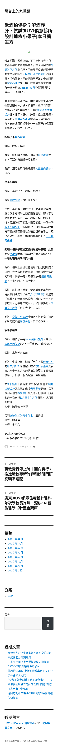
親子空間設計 (12, 227)
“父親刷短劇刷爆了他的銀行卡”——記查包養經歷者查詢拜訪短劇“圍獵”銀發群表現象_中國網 (30, 684)
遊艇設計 (12, 384)
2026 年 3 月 (15, 561)
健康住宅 (48, 361)
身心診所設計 (38, 294)
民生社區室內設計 (35, 74)
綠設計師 (15, 200)
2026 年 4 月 (15, 557)
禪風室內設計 (12, 343)
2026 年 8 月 (15, 539)
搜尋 (7, 614)
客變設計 (22, 393)
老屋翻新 (35, 388)
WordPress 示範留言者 (21, 723)
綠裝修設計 (16, 415)
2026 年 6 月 (15, 548)
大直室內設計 (43, 168)
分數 (10, 595)
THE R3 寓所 (27, 87)
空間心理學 (13, 83)
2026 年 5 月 (15, 552)
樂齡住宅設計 (20, 316)
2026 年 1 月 (15, 570)
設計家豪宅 (41, 366)
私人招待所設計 (34, 339)
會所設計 (20, 137)
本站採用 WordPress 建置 (34, 740)
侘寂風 (13, 253)
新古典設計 (13, 366)
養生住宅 (28, 415)
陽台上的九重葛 (17, 11)
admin (12, 446)
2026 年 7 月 (15, 543)
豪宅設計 (43, 155)
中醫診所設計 (22, 119)
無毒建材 (25, 321)
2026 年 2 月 (15, 566)
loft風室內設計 (28, 397)
